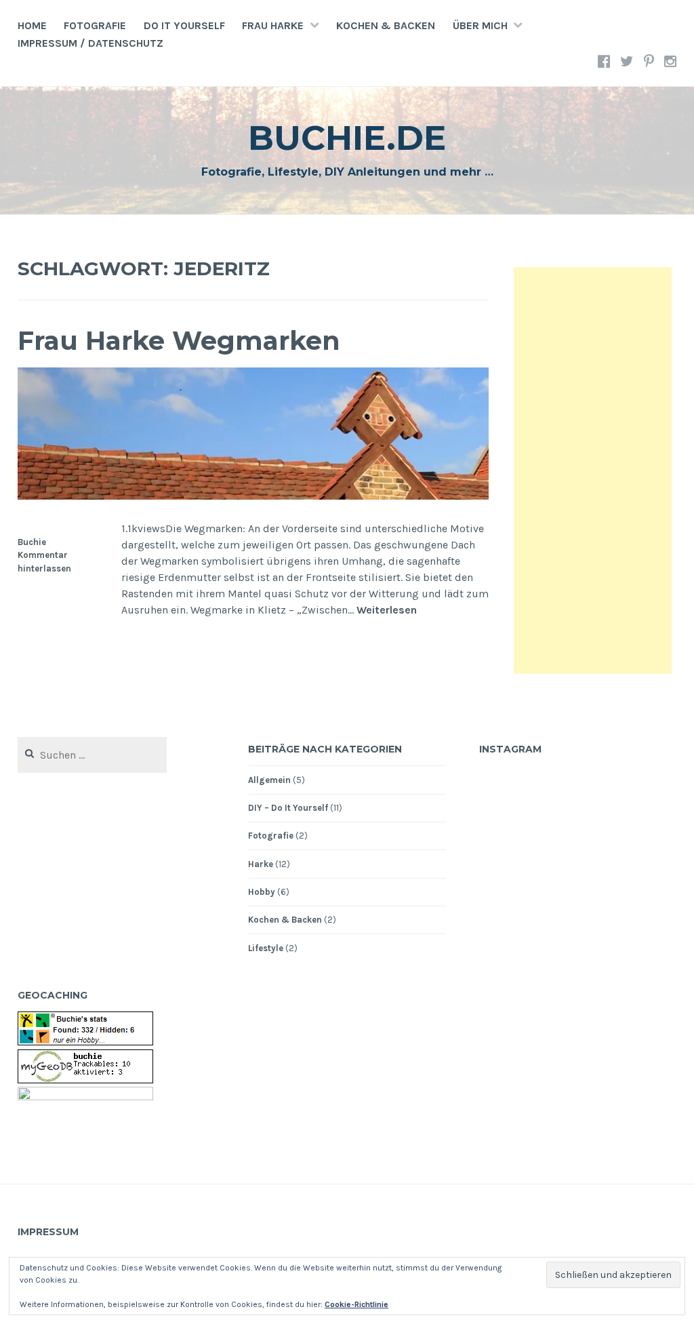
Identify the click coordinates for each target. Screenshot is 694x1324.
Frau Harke (273, 25)
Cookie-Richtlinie (356, 1304)
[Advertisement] (593, 470)
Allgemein (269, 780)
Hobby (261, 892)
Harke (260, 864)
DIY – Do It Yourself (288, 808)
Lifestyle (265, 948)
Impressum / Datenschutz (90, 43)
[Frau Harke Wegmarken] (253, 495)
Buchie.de (347, 138)
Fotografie (95, 25)
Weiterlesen (386, 610)
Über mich (480, 25)
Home (32, 25)
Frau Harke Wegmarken (179, 341)
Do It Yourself (184, 25)
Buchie (32, 542)
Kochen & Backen (385, 25)
